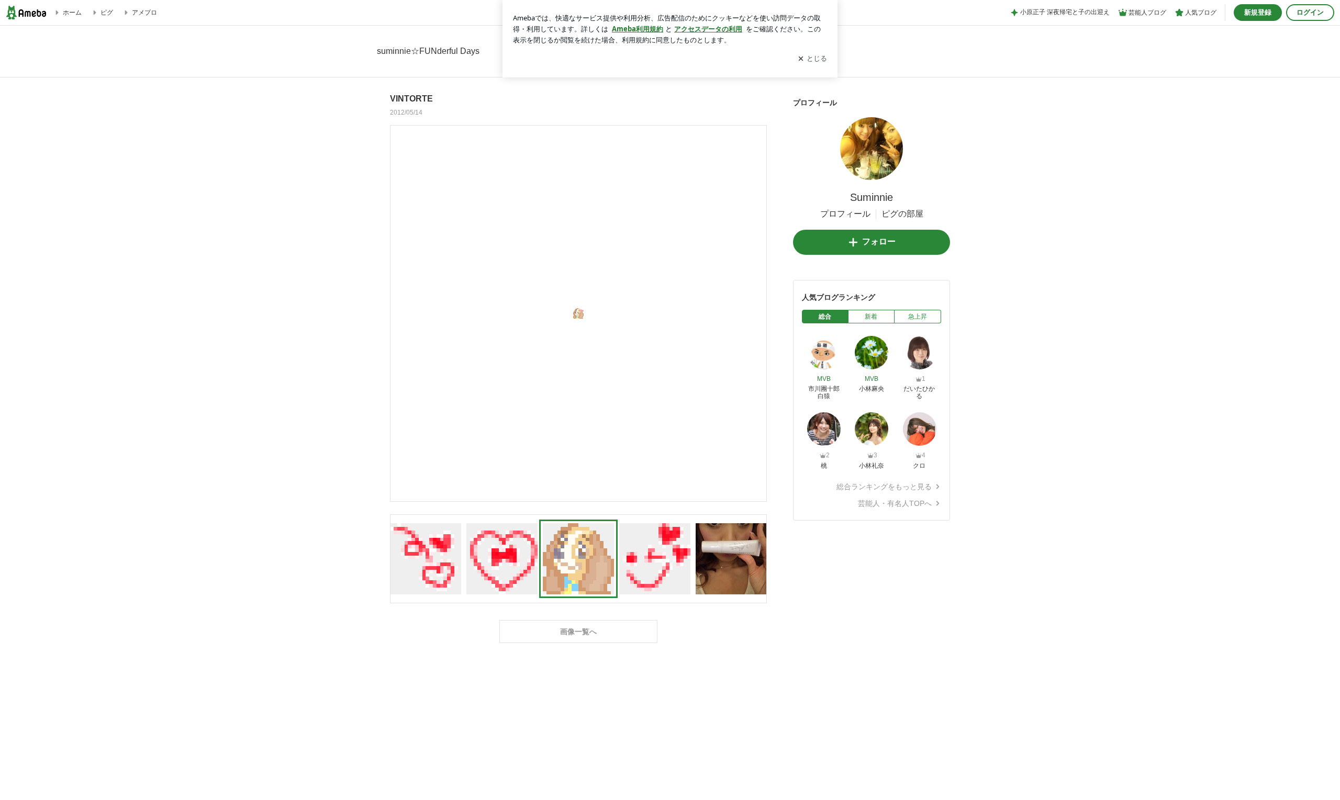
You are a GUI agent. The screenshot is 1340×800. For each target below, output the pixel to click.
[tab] (825, 316)
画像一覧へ (578, 631)
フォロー (879, 241)
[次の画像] (756, 312)
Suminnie (871, 197)
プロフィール (845, 213)
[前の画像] (401, 312)
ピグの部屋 (902, 213)
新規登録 (1257, 12)
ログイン (1310, 12)
